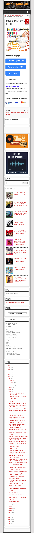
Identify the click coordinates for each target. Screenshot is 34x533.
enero (10, 510)
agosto (10, 387)
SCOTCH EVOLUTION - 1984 (16, 483)
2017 (9, 514)
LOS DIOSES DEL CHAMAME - (16, 476)
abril (10, 504)
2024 (9, 369)
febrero (11, 508)
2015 (9, 517)
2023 (9, 371)
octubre (11, 383)
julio (10, 389)
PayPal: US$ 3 (13, 73)
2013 (9, 521)
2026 (9, 365)
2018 (9, 512)
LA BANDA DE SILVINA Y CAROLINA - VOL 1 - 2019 (15, 23)
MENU (7, 12)
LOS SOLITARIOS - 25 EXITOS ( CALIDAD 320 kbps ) (19, 194)
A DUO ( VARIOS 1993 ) (14, 501)
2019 (9, 378)
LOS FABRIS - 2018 (13, 448)
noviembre (11, 382)
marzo (10, 506)
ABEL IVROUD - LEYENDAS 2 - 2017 (17, 403)
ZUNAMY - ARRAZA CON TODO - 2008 (18, 436)
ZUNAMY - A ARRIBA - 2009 (15, 427)
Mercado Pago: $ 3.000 (16, 61)
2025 (9, 367)
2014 (9, 519)
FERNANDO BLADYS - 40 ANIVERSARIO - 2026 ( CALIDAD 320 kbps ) (20, 260)
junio (10, 391)
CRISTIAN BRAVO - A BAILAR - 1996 (17, 408)
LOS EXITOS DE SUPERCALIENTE (17, 496)
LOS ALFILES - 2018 (14, 446)
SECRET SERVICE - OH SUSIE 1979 (17, 441)
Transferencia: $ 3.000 (16, 67)
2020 (9, 376)
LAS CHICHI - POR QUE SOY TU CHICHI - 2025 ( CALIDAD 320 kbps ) (20, 232)
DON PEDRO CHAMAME (15, 478)
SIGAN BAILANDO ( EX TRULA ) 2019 (18, 471)
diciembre (11, 380)
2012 (9, 523)
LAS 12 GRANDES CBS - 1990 (16, 450)
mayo (10, 503)
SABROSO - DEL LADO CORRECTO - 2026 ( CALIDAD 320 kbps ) (19, 222)
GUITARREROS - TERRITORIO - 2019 (18, 466)
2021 (9, 374)
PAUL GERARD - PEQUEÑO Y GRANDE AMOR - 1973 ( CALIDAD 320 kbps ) (20, 213)
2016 (9, 516)
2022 (9, 373)
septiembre (11, 385)
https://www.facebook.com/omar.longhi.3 (15, 302)
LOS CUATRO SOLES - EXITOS (16, 494)
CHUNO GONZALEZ (14, 492)
